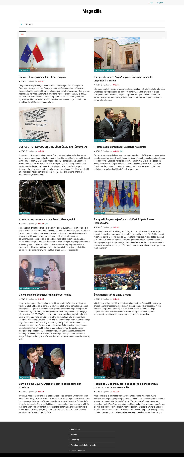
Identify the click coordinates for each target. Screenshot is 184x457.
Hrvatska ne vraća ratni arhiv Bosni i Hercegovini (47, 219)
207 (21, 288)
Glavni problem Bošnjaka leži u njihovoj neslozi (45, 294)
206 (96, 288)
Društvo (102, 70)
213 (96, 140)
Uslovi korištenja (78, 450)
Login (151, 2)
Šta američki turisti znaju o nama (112, 294)
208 (96, 213)
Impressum (75, 429)
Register (160, 2)
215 (21, 70)
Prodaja (74, 434)
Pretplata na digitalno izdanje (83, 445)
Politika (26, 70)
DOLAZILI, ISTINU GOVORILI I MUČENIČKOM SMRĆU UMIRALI (53, 146)
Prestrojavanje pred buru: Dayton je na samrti (120, 146)
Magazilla (92, 11)
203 (21, 377)
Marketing (75, 439)
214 (21, 140)
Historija (110, 70)
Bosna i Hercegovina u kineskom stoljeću (42, 77)
